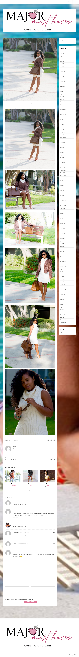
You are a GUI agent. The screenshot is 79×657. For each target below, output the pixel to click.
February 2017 (62, 101)
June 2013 (62, 213)
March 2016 (62, 129)
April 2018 (62, 66)
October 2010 (62, 294)
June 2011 (62, 274)
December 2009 (63, 319)
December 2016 (63, 106)
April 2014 (62, 188)
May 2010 (62, 307)
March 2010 (62, 312)
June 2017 (62, 91)
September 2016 (63, 114)
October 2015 (62, 142)
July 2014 (61, 180)
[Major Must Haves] (39, 20)
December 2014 (63, 167)
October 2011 (62, 264)
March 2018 (62, 68)
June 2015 (62, 152)
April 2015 (62, 157)
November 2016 (63, 109)
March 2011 (62, 281)
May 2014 (62, 185)
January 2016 (62, 134)
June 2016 (62, 122)
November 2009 (63, 322)
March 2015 (62, 160)
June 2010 (62, 304)
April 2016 (62, 127)
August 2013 (62, 208)
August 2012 (62, 238)
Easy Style (13, 486)
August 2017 (62, 86)
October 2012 (62, 233)
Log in (61, 332)
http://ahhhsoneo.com (17, 536)
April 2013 (62, 218)
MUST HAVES (6, 1)
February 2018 (62, 71)
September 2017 (63, 84)
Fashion (31, 105)
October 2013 (62, 203)
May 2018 (62, 63)
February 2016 (62, 132)
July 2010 (61, 302)
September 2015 (63, 144)
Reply (54, 502)
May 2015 (62, 155)
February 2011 (62, 284)
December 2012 (63, 228)
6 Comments (15, 440)
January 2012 (62, 256)
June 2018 (62, 61)
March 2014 (62, 190)
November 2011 (63, 261)
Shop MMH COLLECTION (22, 1)
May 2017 (62, 94)
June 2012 (62, 243)
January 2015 (62, 165)
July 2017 (61, 89)
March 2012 (62, 251)
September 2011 (63, 266)
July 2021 (61, 51)
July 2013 (61, 210)
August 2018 (62, 56)
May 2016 (62, 124)
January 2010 (62, 317)
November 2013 (63, 200)
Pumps (26, 108)
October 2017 (62, 81)
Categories (12, 1)
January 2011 (62, 286)
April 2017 (62, 96)
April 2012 (62, 248)
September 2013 (63, 205)
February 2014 (62, 193)
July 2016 (61, 119)
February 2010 (62, 314)
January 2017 (62, 104)
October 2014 (62, 172)
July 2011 (61, 271)
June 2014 (62, 182)
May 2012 (62, 246)
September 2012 (63, 236)
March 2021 (62, 53)
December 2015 (63, 137)
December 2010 (63, 289)
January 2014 (62, 195)
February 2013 (62, 223)
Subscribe (31, 1)
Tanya (14, 446)
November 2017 (63, 79)
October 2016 (62, 111)
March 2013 (62, 220)
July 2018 (61, 58)
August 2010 (62, 299)
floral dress (47, 486)
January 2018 (62, 73)
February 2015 (62, 162)
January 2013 (62, 226)
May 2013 (62, 215)
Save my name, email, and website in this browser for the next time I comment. (19, 599)
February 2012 (62, 253)
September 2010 (63, 296)
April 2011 (62, 279)
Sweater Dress (12, 108)
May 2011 (62, 276)
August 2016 (62, 117)
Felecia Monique (17, 523)
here (23, 108)
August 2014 (62, 177)
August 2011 (62, 269)
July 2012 (61, 241)
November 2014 (63, 170)
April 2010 (62, 309)
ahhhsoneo (16, 532)
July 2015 (61, 149)
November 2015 (63, 139)
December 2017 (63, 76)
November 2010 (63, 291)
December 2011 (63, 258)
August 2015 (62, 147)
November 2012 (63, 231)
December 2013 (63, 198)
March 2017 (62, 99)
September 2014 (63, 175)
